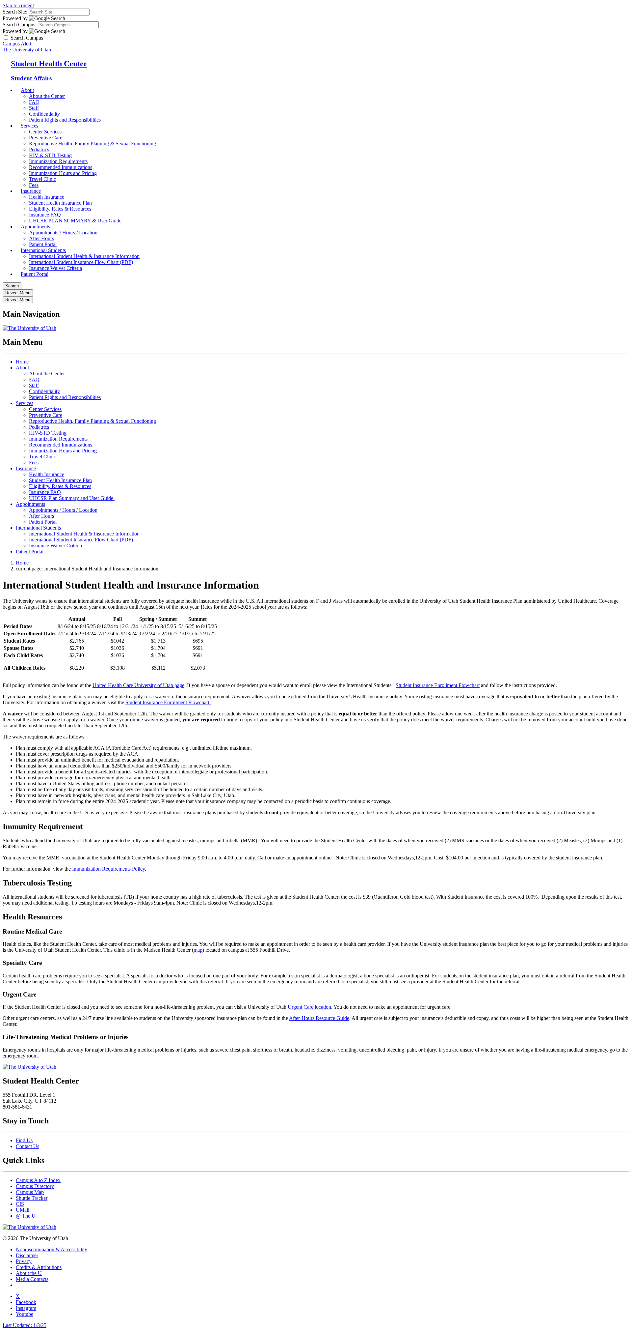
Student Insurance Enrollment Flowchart (438, 685)
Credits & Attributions (39, 1267)
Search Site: (15, 11)
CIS (20, 1204)
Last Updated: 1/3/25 (24, 1325)
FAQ (34, 102)
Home (22, 361)
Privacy (24, 1261)
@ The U (26, 1216)
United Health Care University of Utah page (138, 685)
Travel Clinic (42, 456)
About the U (29, 1273)
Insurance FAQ (45, 492)
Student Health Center (49, 63)
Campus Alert (17, 43)
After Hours (41, 516)
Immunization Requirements (58, 161)
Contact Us (27, 1146)
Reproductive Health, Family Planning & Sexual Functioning (92, 143)
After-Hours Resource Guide (319, 1018)
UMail (22, 1210)
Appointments (35, 226)
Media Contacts (32, 1279)
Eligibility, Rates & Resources (60, 209)
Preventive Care (45, 137)
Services (29, 126)
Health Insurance (46, 197)
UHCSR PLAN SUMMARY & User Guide (75, 220)
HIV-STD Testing (47, 433)
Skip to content (18, 5)
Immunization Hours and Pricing (63, 173)
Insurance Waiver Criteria (55, 268)
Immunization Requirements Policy (108, 869)
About (27, 90)
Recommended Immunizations (60, 167)
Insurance (31, 191)
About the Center (47, 96)
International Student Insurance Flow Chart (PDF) (81, 262)
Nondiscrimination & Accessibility (51, 1249)
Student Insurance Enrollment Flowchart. (168, 702)
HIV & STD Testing (50, 155)
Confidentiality (44, 114)
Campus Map (30, 1192)
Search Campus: (20, 24)
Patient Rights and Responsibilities (65, 120)
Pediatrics (39, 149)
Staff (34, 108)
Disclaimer (27, 1255)
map (198, 950)
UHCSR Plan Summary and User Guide (72, 498)
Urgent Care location (309, 1007)
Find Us (24, 1140)
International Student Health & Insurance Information (84, 256)
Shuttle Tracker (31, 1198)
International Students (43, 250)
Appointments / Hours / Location (63, 232)
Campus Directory (35, 1186)
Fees (34, 462)
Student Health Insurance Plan (60, 203)
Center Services (45, 131)
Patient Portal (34, 274)
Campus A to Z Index (38, 1180)
